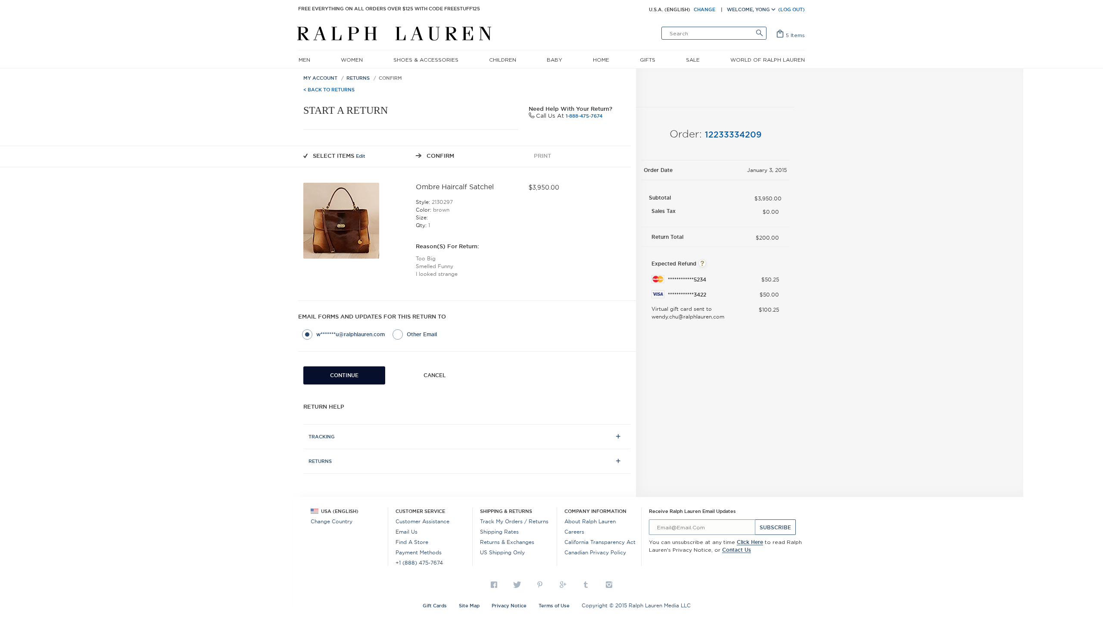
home (601, 59)
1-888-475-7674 (584, 116)
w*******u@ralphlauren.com (350, 334)
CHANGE (704, 9)
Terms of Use (554, 605)
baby (554, 59)
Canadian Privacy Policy (595, 552)
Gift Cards (435, 605)
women (352, 59)
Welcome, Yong (749, 9)
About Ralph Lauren (590, 521)
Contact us (736, 550)
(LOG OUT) (791, 9)
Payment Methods (419, 552)
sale (693, 59)
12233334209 (733, 134)
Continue (344, 375)
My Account (320, 78)
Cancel (435, 375)
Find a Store (412, 542)
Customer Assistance (422, 521)
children (502, 59)
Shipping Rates (499, 531)
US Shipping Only (502, 552)
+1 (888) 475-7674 (419, 563)
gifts (647, 59)
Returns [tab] (320, 461)
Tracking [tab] (321, 436)
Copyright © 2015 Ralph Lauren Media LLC (636, 605)
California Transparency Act (600, 542)
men (304, 59)
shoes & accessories (425, 59)
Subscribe (775, 527)
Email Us (407, 531)
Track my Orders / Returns (514, 521)
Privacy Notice (509, 605)
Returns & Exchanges (507, 542)
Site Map (469, 605)
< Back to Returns (329, 89)
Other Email (422, 334)
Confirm (390, 78)
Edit (360, 156)
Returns (358, 78)
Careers (574, 531)
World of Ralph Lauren (767, 59)
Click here (750, 542)
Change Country (331, 521)
